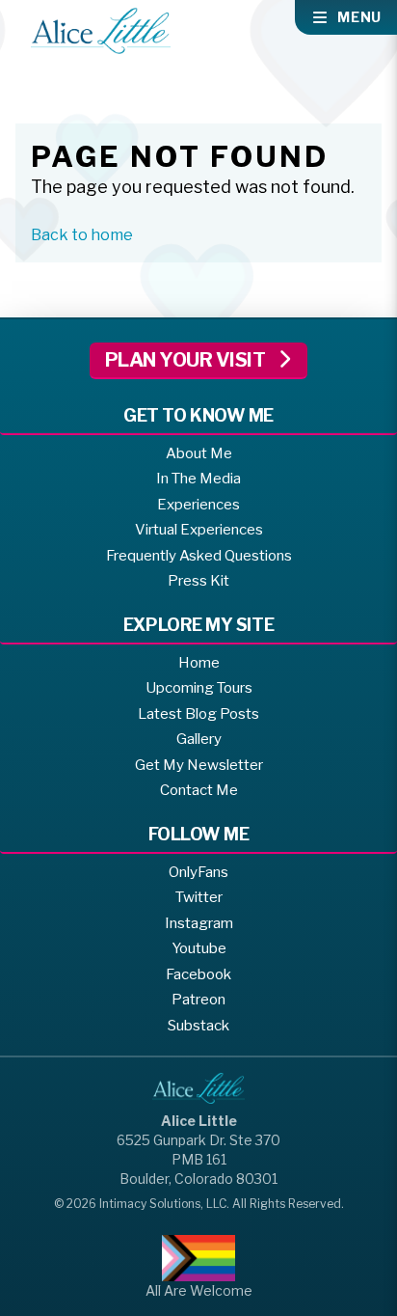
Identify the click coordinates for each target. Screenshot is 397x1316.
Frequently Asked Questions (199, 555)
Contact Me (199, 790)
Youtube (199, 948)
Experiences (198, 504)
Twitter (199, 897)
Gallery (199, 739)
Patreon (198, 999)
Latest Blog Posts (198, 714)
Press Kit (198, 580)
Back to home (82, 235)
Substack (198, 1025)
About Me (199, 453)
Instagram (199, 923)
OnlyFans (198, 872)
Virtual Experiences (199, 529)
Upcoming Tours (199, 688)
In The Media (198, 478)
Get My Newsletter (199, 765)
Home (199, 663)
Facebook (198, 974)
